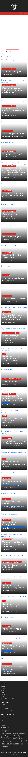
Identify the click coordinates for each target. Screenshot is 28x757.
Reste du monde (6, 727)
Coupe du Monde (13, 735)
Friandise (3, 692)
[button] (2, 13)
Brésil (3, 738)
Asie (2, 721)
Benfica (24, 741)
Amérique (4, 719)
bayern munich (16, 741)
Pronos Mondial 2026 (7, 699)
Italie (3, 733)
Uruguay (8, 743)
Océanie (3, 725)
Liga (22, 743)
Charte (3, 704)
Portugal (14, 738)
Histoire (3, 686)
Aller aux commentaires (12, 49)
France (22, 733)
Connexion (23, 13)
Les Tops (3, 694)
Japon (3, 743)
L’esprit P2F (4, 709)
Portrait (3, 688)
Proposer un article (6, 711)
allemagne (8, 733)
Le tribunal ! (5, 697)
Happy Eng (14, 754)
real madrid (16, 743)
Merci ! (3, 706)
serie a (20, 738)
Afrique (3, 716)
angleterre (4, 741)
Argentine (15, 733)
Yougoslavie (5, 746)
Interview (3, 690)
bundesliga (4, 735)
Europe (3, 723)
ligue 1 (8, 738)
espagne (22, 735)
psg (10, 741)
